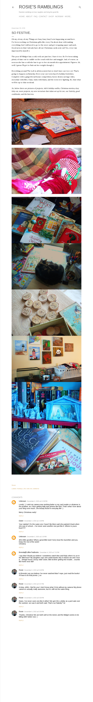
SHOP (51, 16)
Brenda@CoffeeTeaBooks (29, 552)
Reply (21, 516)
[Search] (79, 6)
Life (24, 488)
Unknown (22, 501)
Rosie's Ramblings (41, 6)
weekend (36, 488)
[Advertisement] (46, 679)
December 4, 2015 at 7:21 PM (49, 552)
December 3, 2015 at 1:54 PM (34, 521)
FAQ (35, 16)
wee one (29, 488)
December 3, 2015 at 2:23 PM (36, 537)
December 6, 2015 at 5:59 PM (34, 611)
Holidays (20, 488)
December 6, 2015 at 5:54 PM (34, 570)
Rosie (21, 570)
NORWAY (59, 16)
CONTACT (43, 16)
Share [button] (14, 485)
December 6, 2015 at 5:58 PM (34, 598)
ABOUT (29, 16)
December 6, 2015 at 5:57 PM (34, 584)
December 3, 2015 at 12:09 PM (37, 501)
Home (22, 16)
